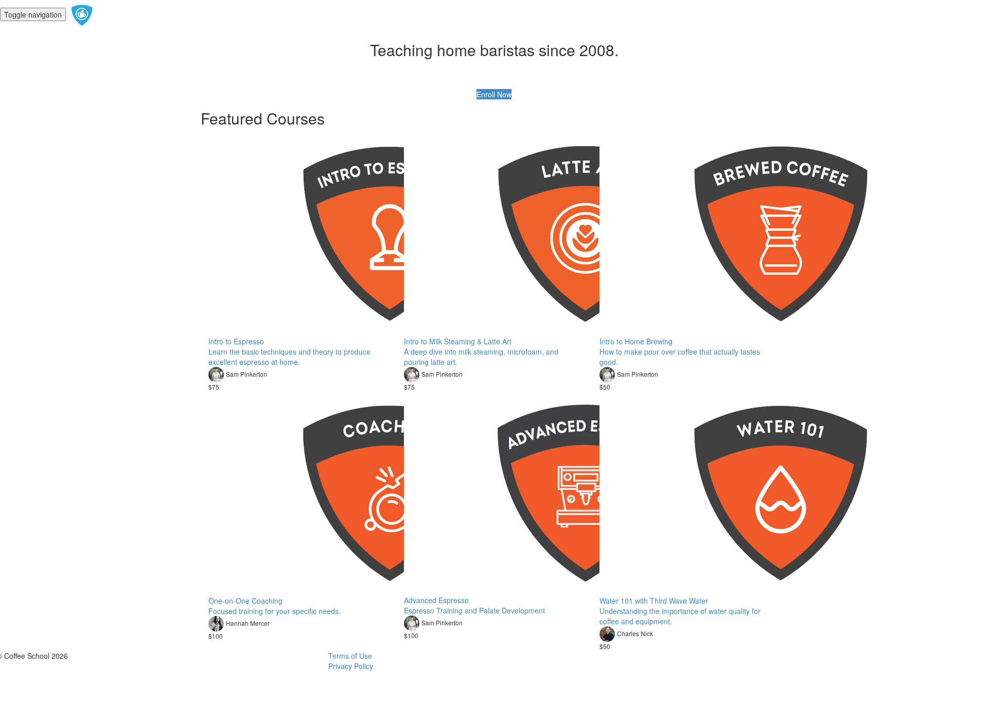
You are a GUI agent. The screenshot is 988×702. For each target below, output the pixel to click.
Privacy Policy (350, 666)
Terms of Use (350, 656)
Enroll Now (494, 94)
